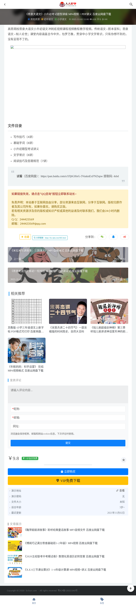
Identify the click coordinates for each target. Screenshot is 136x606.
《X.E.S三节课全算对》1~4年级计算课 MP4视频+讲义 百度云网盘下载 (65, 569)
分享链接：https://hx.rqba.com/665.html (51, 238)
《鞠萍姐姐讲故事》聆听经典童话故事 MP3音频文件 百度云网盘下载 (64, 529)
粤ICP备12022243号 (68, 591)
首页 (34, 603)
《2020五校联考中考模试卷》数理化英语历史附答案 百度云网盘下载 (64, 556)
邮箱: (16, 417)
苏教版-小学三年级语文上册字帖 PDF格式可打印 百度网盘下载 (26, 331)
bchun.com (31, 591)
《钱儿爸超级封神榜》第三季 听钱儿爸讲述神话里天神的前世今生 (109, 331)
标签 (102, 603)
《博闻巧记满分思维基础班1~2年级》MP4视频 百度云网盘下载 (61, 543)
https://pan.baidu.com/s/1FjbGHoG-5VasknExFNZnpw (72, 176)
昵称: (16, 408)
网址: (16, 426)
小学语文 (62, 19)
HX (105, 19)
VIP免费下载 (70, 481)
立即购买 (69, 471)
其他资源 (35, 19)
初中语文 (48, 19)
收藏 (26, 237)
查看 (122, 490)
